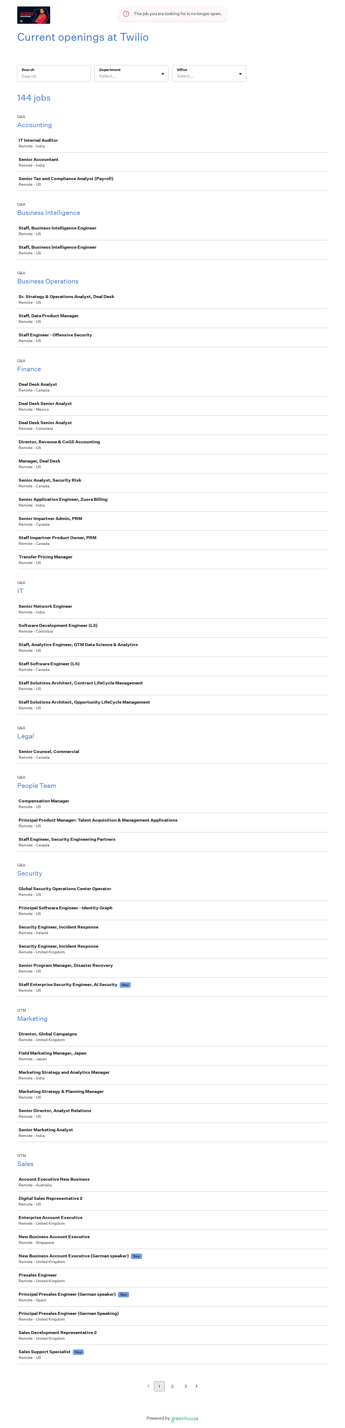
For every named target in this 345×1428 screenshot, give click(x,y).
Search (28, 69)
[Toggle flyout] (163, 74)
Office (182, 69)
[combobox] (99, 76)
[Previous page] (149, 1386)
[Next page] (197, 1386)
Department (109, 69)
